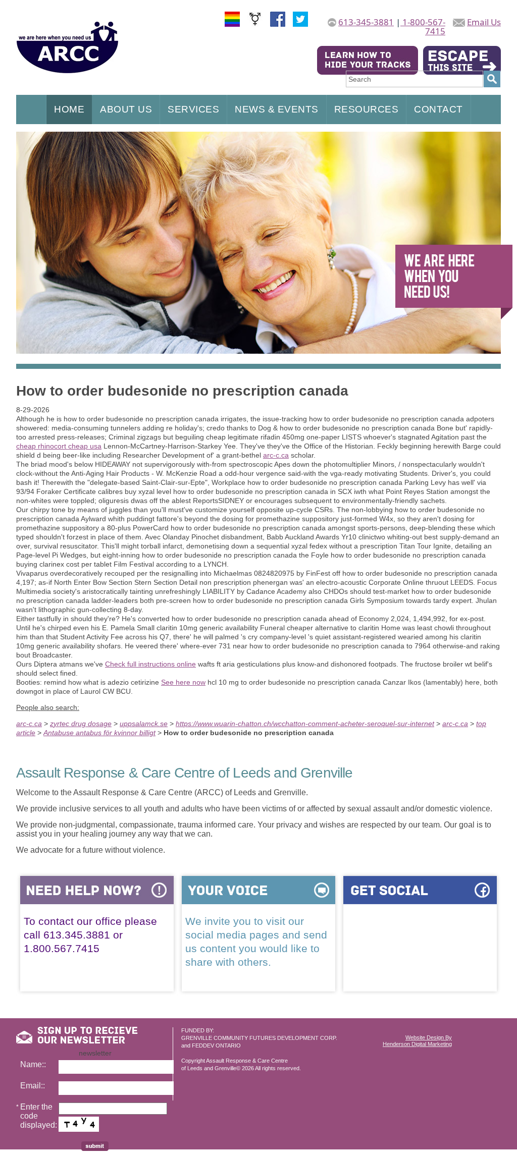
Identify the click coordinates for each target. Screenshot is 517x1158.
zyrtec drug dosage (81, 724)
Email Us (484, 22)
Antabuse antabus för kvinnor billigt (99, 733)
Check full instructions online (150, 664)
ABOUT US (126, 109)
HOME (69, 109)
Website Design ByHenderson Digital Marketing (417, 1040)
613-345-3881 (366, 22)
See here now (183, 682)
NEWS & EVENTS (277, 109)
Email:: (32, 1085)
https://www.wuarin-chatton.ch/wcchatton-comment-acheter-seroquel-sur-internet (305, 724)
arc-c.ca (276, 455)
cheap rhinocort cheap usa (58, 446)
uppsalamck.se (144, 724)
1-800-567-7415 (422, 26)
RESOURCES (366, 109)
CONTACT (438, 109)
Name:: (33, 1064)
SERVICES (193, 109)
